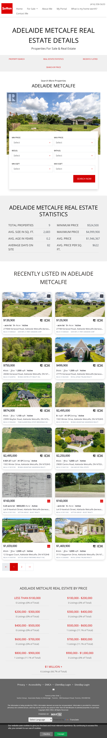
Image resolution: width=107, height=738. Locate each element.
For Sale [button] (31, 8)
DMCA (48, 684)
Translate (74, 719)
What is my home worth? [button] (84, 8)
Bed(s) (15, 150)
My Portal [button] (62, 8)
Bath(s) (57, 150)
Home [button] (19, 8)
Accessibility (35, 684)
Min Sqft (16, 163)
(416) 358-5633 (97, 4)
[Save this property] (49, 296)
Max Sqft (58, 163)
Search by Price (53, 67)
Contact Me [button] (22, 13)
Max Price (58, 137)
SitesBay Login (82, 684)
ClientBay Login (63, 684)
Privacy (21, 684)
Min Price (16, 137)
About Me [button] (47, 8)
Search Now (84, 178)
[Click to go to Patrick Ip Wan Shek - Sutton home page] (7, 8)
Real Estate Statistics (53, 59)
